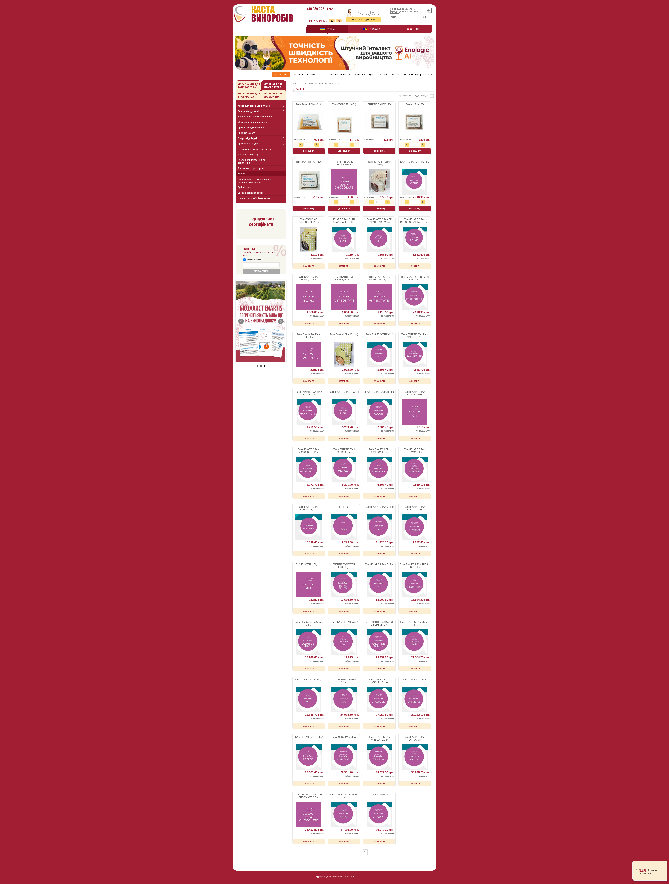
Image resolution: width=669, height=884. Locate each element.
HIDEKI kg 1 (344, 507)
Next (281, 321)
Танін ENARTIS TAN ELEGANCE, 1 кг (308, 508)
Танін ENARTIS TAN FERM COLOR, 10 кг (415, 278)
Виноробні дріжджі (248, 111)
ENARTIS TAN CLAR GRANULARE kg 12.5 (344, 220)
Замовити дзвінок (363, 19)
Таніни (241, 173)
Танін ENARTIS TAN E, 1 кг (379, 564)
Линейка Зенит (246, 132)
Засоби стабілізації (248, 154)
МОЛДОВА (375, 29)
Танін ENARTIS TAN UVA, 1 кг (344, 623)
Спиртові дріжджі (247, 138)
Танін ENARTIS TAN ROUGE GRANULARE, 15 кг (414, 220)
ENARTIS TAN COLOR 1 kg (379, 392)
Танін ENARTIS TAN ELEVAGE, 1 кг (414, 451)
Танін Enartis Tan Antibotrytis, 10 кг (344, 278)
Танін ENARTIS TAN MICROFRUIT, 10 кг (308, 451)
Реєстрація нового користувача (404, 11)
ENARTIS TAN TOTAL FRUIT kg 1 (344, 566)
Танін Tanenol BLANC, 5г (308, 104)
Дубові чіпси (244, 187)
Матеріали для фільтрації (252, 122)
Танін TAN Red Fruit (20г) (309, 162)
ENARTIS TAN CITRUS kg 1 (414, 162)
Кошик (642, 869)
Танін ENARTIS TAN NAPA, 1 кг (344, 796)
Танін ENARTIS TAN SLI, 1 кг (309, 681)
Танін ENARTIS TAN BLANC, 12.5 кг (308, 278)
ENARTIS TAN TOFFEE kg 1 (309, 737)
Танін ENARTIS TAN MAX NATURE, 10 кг (414, 335)
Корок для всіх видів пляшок (254, 105)
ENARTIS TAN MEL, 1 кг (308, 564)
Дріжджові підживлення (251, 127)
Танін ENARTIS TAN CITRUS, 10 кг (414, 393)
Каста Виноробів (335, 876)
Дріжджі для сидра (248, 143)
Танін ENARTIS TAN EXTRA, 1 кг (414, 738)
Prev (241, 321)
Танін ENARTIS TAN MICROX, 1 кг (344, 451)
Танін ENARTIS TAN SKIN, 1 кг (415, 623)
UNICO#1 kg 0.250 (379, 794)
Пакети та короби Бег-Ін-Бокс (254, 198)
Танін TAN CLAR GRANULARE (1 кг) (309, 220)
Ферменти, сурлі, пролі (251, 168)
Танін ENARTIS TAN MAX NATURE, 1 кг (308, 393)
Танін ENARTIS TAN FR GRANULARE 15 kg (379, 220)
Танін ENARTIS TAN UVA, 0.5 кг (343, 681)
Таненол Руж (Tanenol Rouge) (379, 163)
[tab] (261, 105)
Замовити (308, 265)
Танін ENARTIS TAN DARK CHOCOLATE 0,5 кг (309, 796)
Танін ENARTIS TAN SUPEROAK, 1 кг (379, 451)
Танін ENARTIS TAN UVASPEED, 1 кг (379, 681)
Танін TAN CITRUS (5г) (344, 104)
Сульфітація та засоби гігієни (254, 149)
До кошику (308, 150)
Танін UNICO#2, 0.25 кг (344, 737)
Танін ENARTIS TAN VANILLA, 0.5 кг (379, 738)
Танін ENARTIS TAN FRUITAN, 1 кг (414, 508)
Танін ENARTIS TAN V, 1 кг (379, 507)
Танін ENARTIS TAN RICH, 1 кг (344, 393)
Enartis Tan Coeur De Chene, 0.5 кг (308, 623)
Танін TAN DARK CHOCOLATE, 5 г (344, 163)
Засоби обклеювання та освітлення (251, 161)
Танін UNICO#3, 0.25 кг (415, 679)
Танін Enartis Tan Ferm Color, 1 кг (308, 335)
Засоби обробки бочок (250, 192)
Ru (339, 21)
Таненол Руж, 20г (415, 104)
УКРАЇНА (330, 29)
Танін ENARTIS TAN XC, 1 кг (379, 335)
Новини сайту (254, 260)
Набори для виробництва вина (255, 116)
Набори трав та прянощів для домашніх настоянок (255, 180)
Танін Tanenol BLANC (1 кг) (344, 334)
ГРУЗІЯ (417, 29)
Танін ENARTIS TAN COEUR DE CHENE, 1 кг (379, 623)
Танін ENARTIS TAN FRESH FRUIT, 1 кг (414, 566)
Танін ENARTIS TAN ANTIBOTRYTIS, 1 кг (379, 278)
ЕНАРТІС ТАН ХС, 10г (379, 104)
